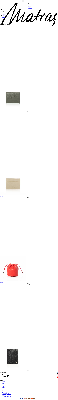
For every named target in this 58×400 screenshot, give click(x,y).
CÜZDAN (25, 19)
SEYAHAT (40, 19)
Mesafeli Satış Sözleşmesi (5, 392)
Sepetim (3, 383)
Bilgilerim (3, 381)
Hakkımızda (3, 385)
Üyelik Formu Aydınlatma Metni (6, 394)
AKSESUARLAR (36, 19)
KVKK (3, 395)
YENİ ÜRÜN (20, 19)
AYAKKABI (29, 19)
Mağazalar (3, 387)
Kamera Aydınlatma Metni (5, 393)
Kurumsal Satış (4, 386)
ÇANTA (23, 19)
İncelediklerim (4, 382)
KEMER (32, 19)
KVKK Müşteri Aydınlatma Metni (6, 396)
